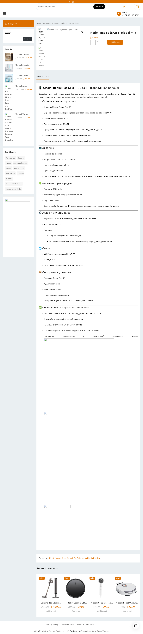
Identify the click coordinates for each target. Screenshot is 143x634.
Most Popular (19, 168)
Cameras (21, 158)
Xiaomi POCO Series (14, 184)
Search (99, 6)
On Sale (21, 173)
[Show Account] (124, 6)
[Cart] (137, 6)
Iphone (8, 168)
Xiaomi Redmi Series (14, 189)
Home (38, 23)
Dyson (8, 163)
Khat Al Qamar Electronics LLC (55, 631)
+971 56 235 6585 (131, 15)
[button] (81, 32)
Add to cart (115, 42)
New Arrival (10, 173)
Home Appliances (20, 163)
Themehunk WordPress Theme (95, 631)
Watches (9, 179)
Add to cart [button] (51, 611)
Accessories (10, 158)
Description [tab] (42, 76)
